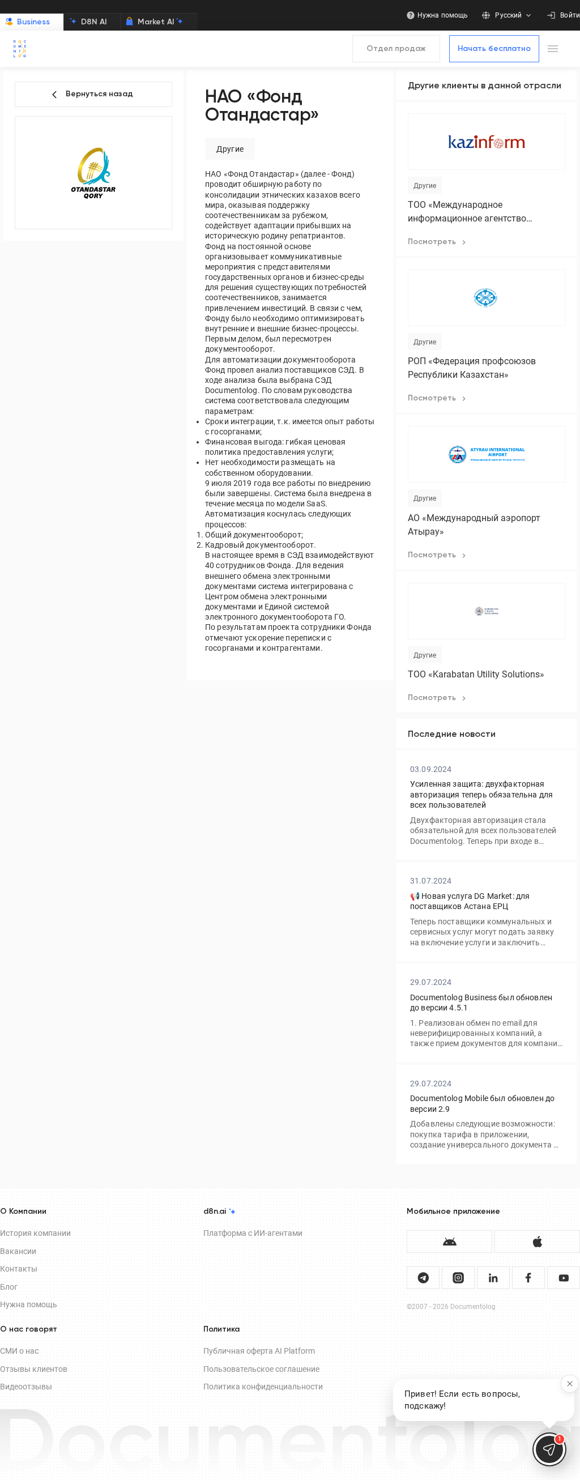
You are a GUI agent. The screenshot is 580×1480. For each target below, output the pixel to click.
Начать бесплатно (494, 49)
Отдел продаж (396, 49)
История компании (35, 1233)
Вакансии (18, 1251)
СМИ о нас (19, 1350)
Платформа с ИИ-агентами (252, 1233)
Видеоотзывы (26, 1386)
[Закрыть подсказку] (570, 1384)
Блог (9, 1286)
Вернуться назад (99, 94)
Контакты (18, 1268)
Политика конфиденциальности (263, 1386)
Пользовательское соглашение (261, 1369)
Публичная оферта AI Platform (259, 1350)
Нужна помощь (28, 1304)
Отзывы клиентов (33, 1369)
